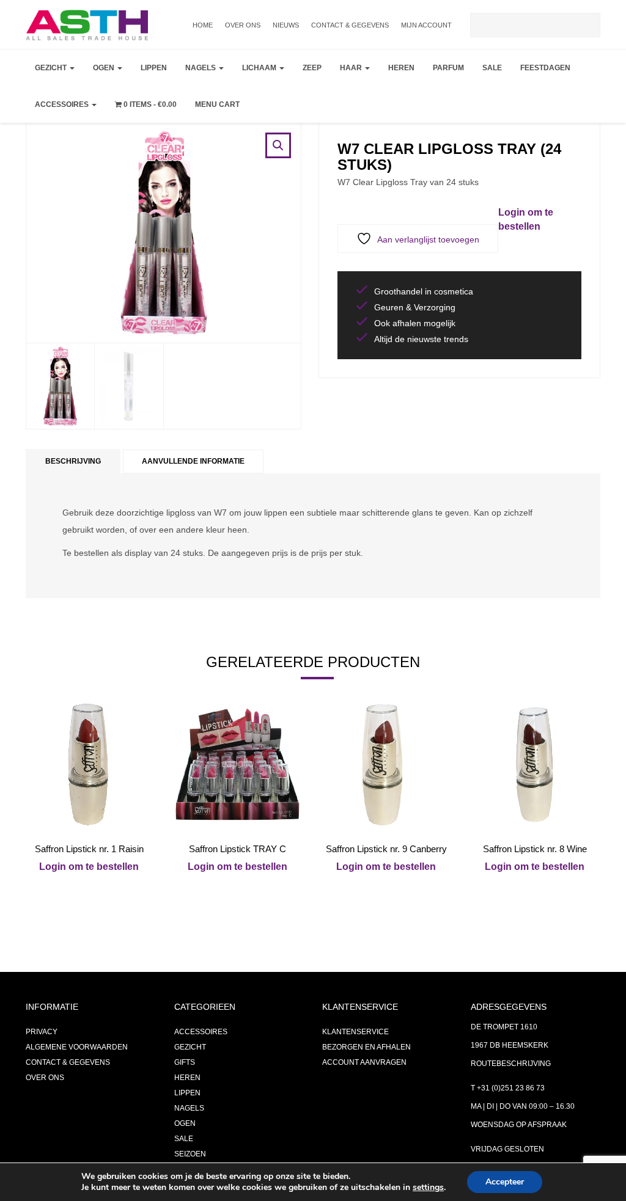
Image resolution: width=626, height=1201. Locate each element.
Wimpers (113, 132)
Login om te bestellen (89, 866)
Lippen (154, 68)
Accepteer (504, 1182)
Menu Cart (217, 104)
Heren (401, 68)
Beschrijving (73, 461)
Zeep (312, 68)
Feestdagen (545, 68)
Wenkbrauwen (127, 162)
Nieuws (286, 25)
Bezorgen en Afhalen (366, 1047)
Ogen (104, 68)
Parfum (448, 68)
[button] (278, 145)
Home (203, 25)
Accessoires (62, 104)
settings (428, 1187)
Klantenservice (355, 1032)
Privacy (41, 1032)
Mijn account (426, 25)
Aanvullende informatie (193, 461)
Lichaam (260, 68)
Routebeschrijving (511, 1063)
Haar (352, 68)
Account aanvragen (364, 1062)
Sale (492, 68)
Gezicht (51, 68)
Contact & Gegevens (350, 25)
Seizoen (190, 1154)
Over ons (242, 25)
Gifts (184, 1062)
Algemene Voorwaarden (77, 1047)
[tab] (73, 461)
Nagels (201, 68)
